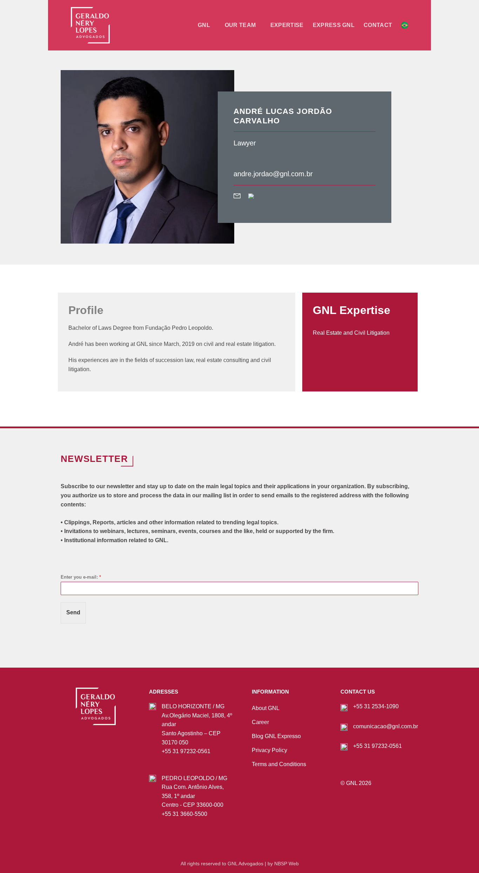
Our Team (240, 25)
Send (73, 612)
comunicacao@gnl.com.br (385, 726)
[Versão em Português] (404, 25)
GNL (204, 25)
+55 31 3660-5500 (184, 814)
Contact (378, 25)
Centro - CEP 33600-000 (192, 805)
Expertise (287, 25)
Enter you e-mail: (81, 577)
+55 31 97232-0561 (186, 751)
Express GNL (334, 25)
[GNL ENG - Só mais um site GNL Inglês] (106, 25)
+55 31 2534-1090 (376, 706)
